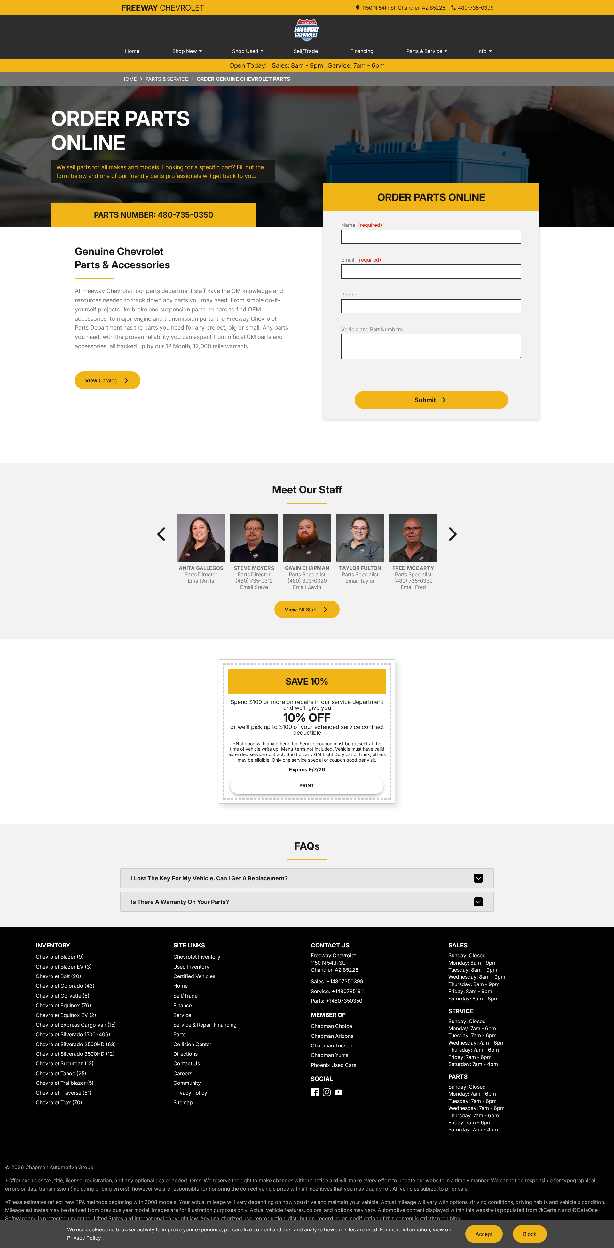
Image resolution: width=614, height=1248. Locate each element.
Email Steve (254, 587)
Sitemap (183, 1102)
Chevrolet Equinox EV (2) (66, 1015)
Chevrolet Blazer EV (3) (64, 966)
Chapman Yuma (330, 1055)
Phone (348, 294)
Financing (362, 51)
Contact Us (186, 1063)
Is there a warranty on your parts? (180, 902)
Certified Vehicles (194, 976)
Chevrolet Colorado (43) (65, 986)
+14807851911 (348, 991)
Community (187, 1083)
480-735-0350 (185, 214)
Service (182, 1015)
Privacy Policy (190, 1093)
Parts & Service (424, 51)
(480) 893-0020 (307, 581)
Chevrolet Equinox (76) (63, 1005)
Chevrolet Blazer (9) (60, 956)
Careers (182, 1073)
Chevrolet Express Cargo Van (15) (76, 1025)
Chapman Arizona (332, 1036)
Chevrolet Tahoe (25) (61, 1073)
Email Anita (201, 581)
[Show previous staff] (161, 534)
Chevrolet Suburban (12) (65, 1063)
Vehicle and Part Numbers (372, 329)
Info (482, 51)
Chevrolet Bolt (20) (58, 976)
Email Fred (413, 587)
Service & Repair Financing (205, 1025)
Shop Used (245, 51)
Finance (182, 1005)
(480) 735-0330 (413, 581)
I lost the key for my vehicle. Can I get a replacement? (209, 878)
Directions (185, 1054)
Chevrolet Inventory (196, 956)
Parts (179, 1034)
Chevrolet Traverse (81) (63, 1093)
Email (361, 259)
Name (361, 225)
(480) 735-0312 (254, 581)
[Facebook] (315, 1092)
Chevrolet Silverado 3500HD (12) (75, 1054)
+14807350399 (345, 981)
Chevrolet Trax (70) (59, 1102)
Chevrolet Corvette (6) (63, 995)
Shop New (184, 51)
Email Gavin (307, 587)
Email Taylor (360, 581)
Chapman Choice (331, 1026)
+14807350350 (344, 1001)
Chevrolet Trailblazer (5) (65, 1083)
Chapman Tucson (331, 1045)
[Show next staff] (452, 534)
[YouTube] (338, 1092)
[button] (431, 400)
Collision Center (192, 1044)
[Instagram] (326, 1092)
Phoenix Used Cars (333, 1065)
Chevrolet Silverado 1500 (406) (73, 1034)
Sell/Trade (306, 51)
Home (132, 51)
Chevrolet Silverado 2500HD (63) (76, 1044)
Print (307, 785)
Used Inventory (191, 966)
